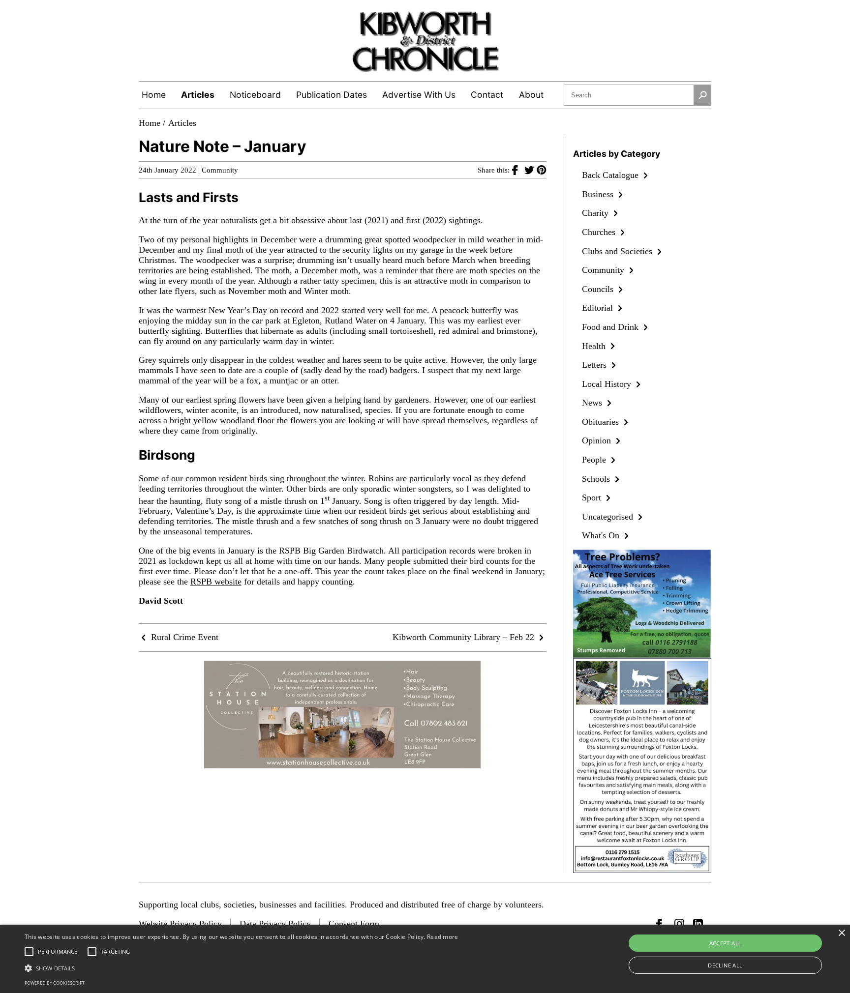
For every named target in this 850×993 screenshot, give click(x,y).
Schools (597, 479)
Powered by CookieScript (55, 983)
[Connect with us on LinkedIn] (698, 924)
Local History (608, 384)
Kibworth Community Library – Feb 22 (465, 637)
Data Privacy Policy (275, 924)
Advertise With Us (418, 94)
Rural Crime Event (183, 637)
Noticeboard (255, 94)
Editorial (598, 308)
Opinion (597, 440)
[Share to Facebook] (518, 170)
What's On (602, 535)
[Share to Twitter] (530, 170)
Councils (599, 289)
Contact (487, 94)
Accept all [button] (725, 943)
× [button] (841, 933)
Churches (600, 232)
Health (595, 346)
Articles (197, 94)
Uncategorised (609, 517)
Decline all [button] (725, 965)
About (531, 94)
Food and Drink (611, 327)
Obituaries (601, 422)
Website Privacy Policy (180, 924)
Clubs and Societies (618, 251)
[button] (241, 967)
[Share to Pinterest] (541, 170)
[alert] (425, 959)
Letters (595, 365)
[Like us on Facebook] (661, 924)
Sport (593, 497)
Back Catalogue (611, 175)
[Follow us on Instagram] (679, 924)
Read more (442, 937)
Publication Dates (331, 94)
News (593, 403)
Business (599, 194)
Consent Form (354, 924)
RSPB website (216, 581)
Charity (596, 213)
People (595, 460)
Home (154, 94)
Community (220, 170)
